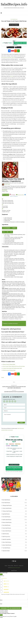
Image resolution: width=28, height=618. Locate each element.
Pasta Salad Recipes (14, 525)
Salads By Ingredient (14, 539)
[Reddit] (15, 561)
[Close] (1, 574)
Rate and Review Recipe (14, 608)
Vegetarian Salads (14, 550)
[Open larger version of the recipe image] (10, 162)
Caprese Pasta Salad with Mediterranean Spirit (12, 368)
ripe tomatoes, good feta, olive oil (8, 57)
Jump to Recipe (14, 24)
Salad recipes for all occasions (15, 567)
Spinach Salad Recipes (14, 545)
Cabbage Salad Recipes (14, 505)
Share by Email (21, 194)
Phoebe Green (7, 184)
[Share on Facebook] (9, 50)
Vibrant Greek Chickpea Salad (9, 364)
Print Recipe (18, 47)
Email (1, 603)
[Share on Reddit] (15, 50)
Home (6, 565)
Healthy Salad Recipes (14, 519)
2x (7, 231)
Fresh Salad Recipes (14, 516)
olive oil (11, 76)
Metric (14, 227)
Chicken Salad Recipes (14, 508)
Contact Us (21, 565)
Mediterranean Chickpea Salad (9, 370)
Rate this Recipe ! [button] (14, 323)
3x (11, 231)
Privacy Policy (10, 565)
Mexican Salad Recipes (14, 522)
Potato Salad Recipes (14, 528)
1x (3, 231)
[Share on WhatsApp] (18, 50)
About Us (16, 565)
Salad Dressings (14, 533)
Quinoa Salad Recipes (14, 530)
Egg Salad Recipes (14, 513)
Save (13, 50)
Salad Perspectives (14, 536)
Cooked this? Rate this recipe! (9, 399)
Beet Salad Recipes (14, 499)
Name (1, 600)
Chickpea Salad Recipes (14, 511)
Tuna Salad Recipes (14, 547)
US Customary (6, 227)
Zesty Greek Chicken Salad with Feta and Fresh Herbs (14, 366)
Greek (2, 377)
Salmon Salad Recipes (14, 542)
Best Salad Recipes (14, 502)
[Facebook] (12, 561)
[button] (2, 190)
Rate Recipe (4, 608)
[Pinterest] (13, 561)
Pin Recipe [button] (13, 194)
